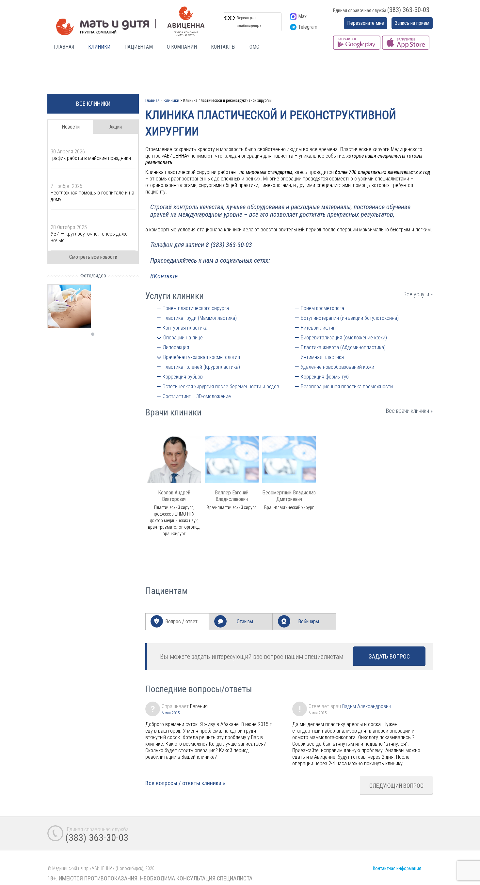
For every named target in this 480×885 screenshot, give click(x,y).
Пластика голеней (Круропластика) (201, 367)
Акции (115, 127)
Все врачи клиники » (409, 410)
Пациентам (138, 47)
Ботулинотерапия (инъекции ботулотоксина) (350, 318)
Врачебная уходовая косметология (201, 357)
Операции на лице (183, 337)
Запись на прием (412, 23)
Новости (71, 127)
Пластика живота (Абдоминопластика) (343, 347)
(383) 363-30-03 (408, 10)
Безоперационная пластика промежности (347, 386)
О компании (182, 47)
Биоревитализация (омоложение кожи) (344, 337)
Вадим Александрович (366, 706)
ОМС (254, 47)
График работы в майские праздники (91, 158)
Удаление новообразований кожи (337, 367)
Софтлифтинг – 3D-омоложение (197, 396)
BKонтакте (164, 276)
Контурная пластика (185, 328)
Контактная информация (397, 868)
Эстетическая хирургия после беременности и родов (221, 386)
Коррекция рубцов (183, 377)
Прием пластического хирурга (196, 308)
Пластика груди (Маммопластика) (200, 318)
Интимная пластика (322, 357)
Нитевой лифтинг (319, 328)
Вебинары (308, 621)
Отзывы (245, 621)
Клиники (99, 47)
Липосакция (176, 347)
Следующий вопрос (396, 785)
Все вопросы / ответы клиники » (185, 783)
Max (302, 16)
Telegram (307, 27)
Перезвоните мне (365, 23)
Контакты (223, 47)
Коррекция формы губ (325, 377)
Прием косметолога (322, 308)
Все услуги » (418, 294)
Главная (64, 47)
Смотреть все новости (93, 257)
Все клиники (93, 103)
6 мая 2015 (171, 713)
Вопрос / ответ (181, 621)
